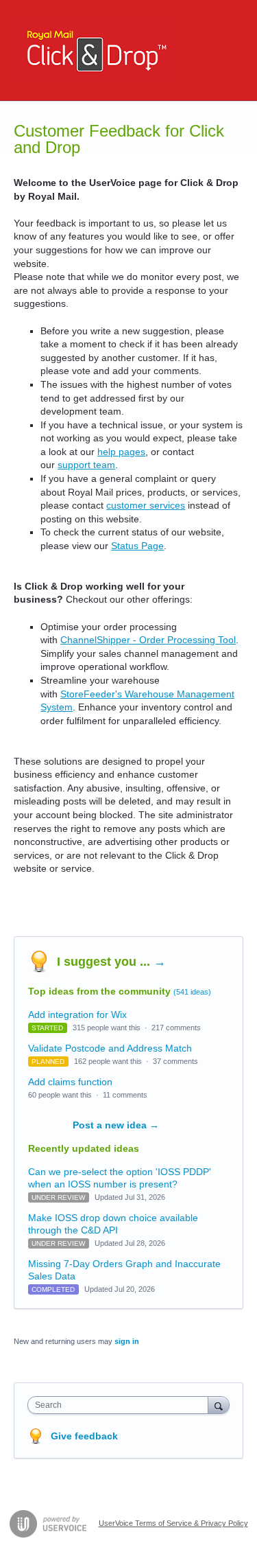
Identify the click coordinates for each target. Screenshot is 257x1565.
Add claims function (70, 1081)
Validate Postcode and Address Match (110, 1048)
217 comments (176, 1027)
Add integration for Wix (77, 1014)
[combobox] (121, 1405)
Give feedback (84, 1435)
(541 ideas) (192, 992)
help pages (121, 451)
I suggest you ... (111, 962)
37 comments (175, 1061)
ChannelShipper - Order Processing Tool (148, 639)
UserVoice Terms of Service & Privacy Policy (173, 1523)
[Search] (219, 1404)
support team (86, 464)
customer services (145, 505)
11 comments (125, 1095)
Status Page (137, 545)
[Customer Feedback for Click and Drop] (93, 50)
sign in (126, 1341)
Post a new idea (116, 1125)
